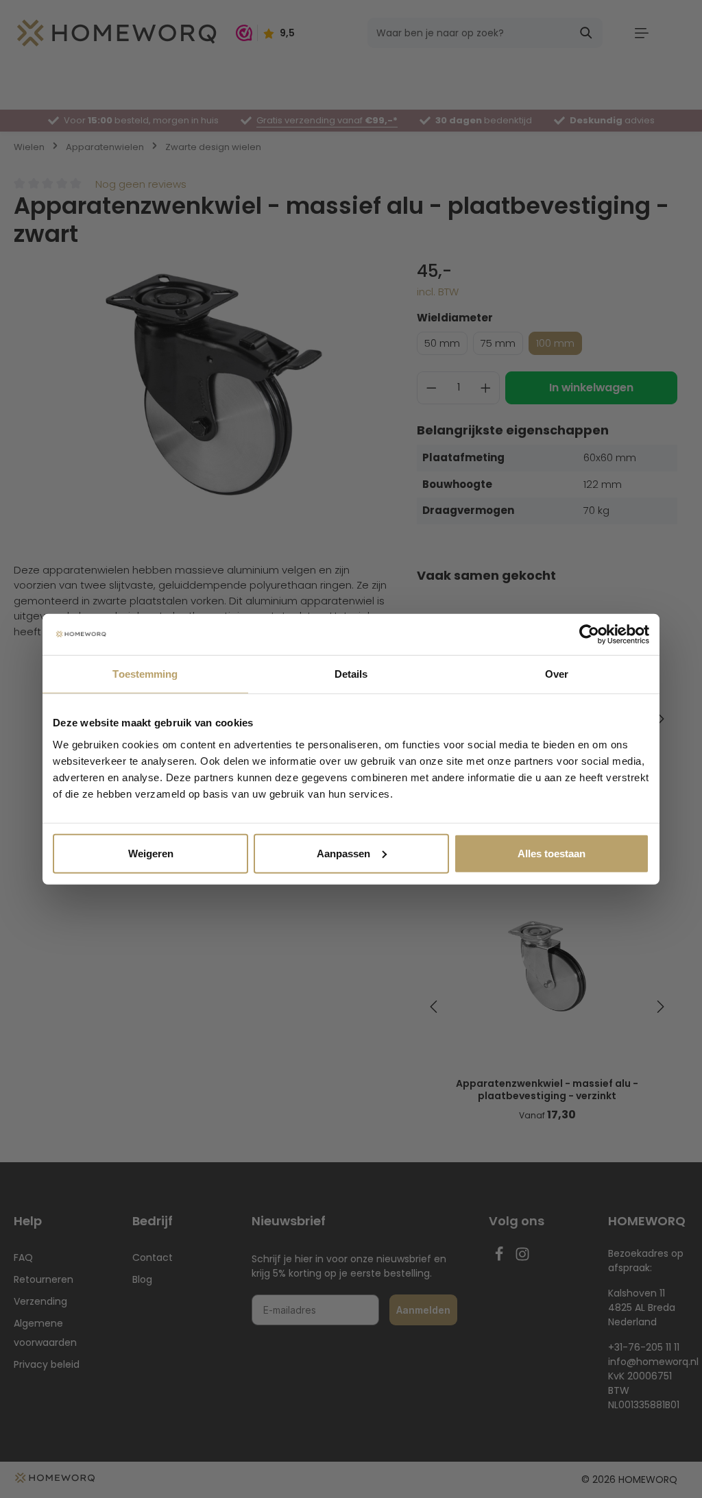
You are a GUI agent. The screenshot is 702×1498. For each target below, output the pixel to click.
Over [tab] (556, 674)
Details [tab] (351, 674)
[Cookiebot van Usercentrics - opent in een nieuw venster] (589, 634)
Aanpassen (343, 853)
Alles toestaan (551, 853)
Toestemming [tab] (145, 674)
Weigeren (150, 853)
